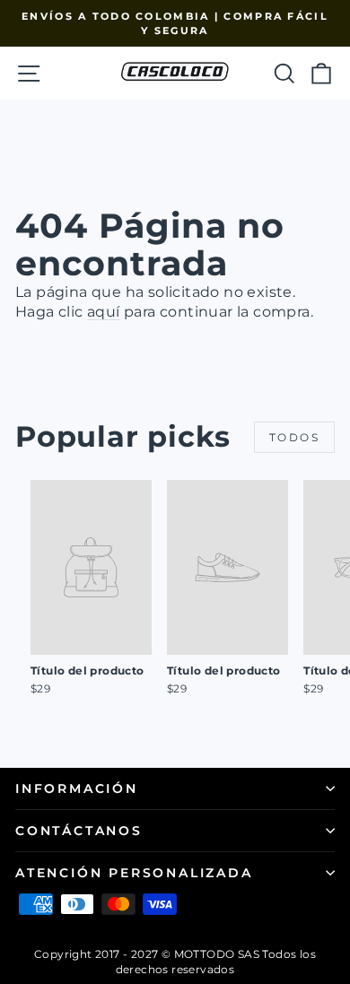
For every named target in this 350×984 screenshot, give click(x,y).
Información (76, 788)
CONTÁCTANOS (79, 831)
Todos (294, 437)
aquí (103, 311)
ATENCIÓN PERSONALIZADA (134, 873)
